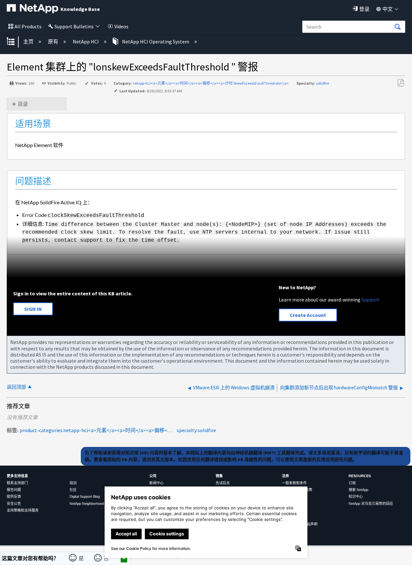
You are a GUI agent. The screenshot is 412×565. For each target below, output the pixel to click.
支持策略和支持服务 (23, 510)
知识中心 (356, 496)
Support (370, 299)
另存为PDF (400, 83)
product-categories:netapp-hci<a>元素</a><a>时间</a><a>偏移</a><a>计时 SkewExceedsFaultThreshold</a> (143, 430)
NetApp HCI (86, 41)
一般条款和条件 (294, 483)
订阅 (352, 483)
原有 (53, 41)
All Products (28, 26)
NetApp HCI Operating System (155, 41)
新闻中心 (156, 483)
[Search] (397, 27)
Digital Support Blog (85, 496)
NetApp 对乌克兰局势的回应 (371, 503)
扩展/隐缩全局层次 (14, 42)
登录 (364, 9)
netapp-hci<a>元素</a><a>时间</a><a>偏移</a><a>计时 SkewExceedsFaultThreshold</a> (211, 83)
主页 (28, 41)
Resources (360, 476)
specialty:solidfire (196, 430)
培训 (73, 483)
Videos (121, 26)
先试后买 (223, 483)
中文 (387, 9)
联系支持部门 (17, 483)
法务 (285, 476)
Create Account (308, 315)
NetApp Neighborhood (87, 503)
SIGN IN (33, 309)
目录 (23, 104)
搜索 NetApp (358, 490)
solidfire (322, 83)
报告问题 (14, 490)
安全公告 (14, 503)
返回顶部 (16, 387)
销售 (219, 476)
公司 (152, 476)
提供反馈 (14, 496)
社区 (73, 490)
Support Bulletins (74, 26)
